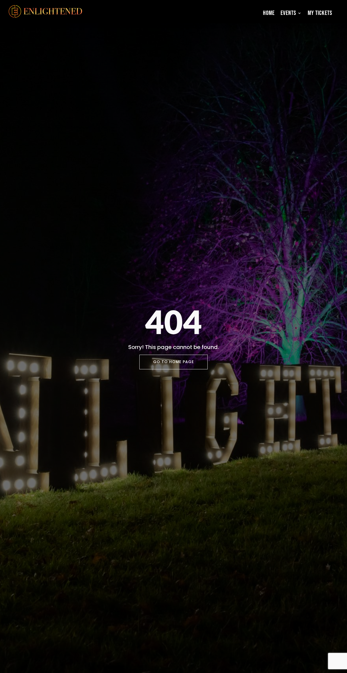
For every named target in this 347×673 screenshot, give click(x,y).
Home (269, 13)
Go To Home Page (173, 361)
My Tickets (320, 13)
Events (288, 13)
